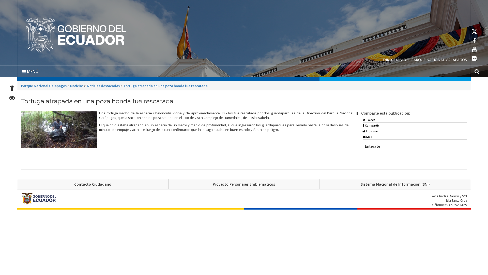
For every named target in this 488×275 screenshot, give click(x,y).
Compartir (371, 124)
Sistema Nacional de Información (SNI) (395, 183)
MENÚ (32, 70)
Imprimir (371, 130)
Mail (368, 136)
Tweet (370, 119)
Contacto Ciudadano (92, 183)
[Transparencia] (12, 98)
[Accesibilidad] (12, 89)
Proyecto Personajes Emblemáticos (244, 183)
